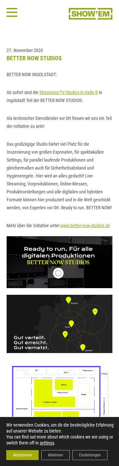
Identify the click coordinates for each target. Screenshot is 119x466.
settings (47, 442)
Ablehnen (55, 455)
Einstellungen (90, 455)
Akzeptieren (22, 455)
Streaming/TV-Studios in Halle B (68, 92)
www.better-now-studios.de (85, 225)
